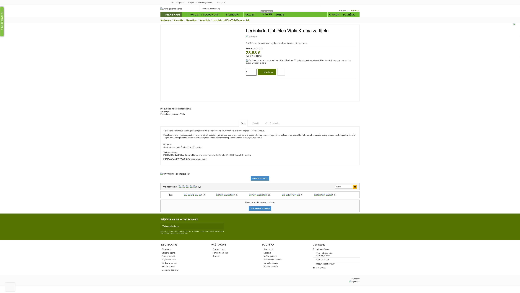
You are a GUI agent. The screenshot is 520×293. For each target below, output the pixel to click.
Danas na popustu (170, 270)
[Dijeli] (247, 82)
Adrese (216, 256)
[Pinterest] (253, 82)
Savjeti (191, 2)
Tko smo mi (167, 249)
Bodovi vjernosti (169, 263)
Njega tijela (165, 111)
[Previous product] (355, 20)
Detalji (255, 123)
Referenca (250, 48)
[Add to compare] (281, 72)
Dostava (267, 253)
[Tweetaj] (250, 82)
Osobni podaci (219, 249)
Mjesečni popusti (179, 2)
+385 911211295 (322, 260)
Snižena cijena (168, 253)
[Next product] (358, 20)
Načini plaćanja (270, 256)
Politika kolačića (271, 266)
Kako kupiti (269, 249)
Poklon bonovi (168, 266)
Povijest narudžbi (220, 253)
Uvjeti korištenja (271, 263)
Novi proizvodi (168, 256)
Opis (243, 123)
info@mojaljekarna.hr (325, 264)
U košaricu (268, 72)
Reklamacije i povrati (273, 259)
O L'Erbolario (272, 123)
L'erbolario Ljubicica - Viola (172, 114)
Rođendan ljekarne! (204, 2)
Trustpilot (355, 279)
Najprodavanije (169, 259)
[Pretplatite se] (221, 226)
